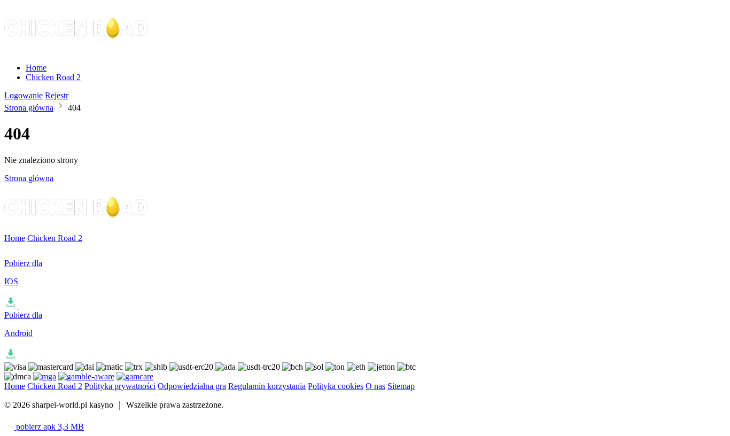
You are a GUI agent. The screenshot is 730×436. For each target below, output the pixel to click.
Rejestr (56, 95)
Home (36, 67)
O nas (375, 386)
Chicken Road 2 (53, 77)
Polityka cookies (335, 386)
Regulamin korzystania (267, 386)
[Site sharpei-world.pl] (77, 49)
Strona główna (28, 107)
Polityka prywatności (120, 386)
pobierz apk (49, 426)
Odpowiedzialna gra (192, 386)
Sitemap (401, 386)
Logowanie (23, 95)
